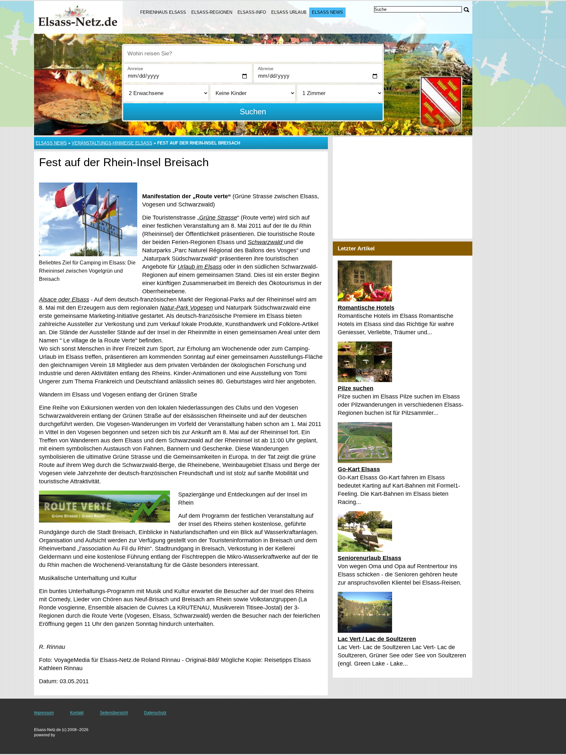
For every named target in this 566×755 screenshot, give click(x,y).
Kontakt (77, 712)
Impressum (44, 712)
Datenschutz (155, 712)
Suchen (253, 111)
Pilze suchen (355, 388)
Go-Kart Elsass (359, 469)
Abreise (266, 68)
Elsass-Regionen (211, 12)
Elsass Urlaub (289, 12)
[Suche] (466, 9)
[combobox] (252, 54)
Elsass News (327, 12)
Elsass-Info (251, 12)
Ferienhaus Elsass (163, 12)
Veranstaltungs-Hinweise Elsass (112, 143)
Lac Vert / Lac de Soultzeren (377, 639)
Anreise (135, 68)
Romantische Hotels (366, 307)
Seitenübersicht (114, 712)
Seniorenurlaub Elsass (369, 558)
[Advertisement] (402, 188)
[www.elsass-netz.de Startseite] (79, 17)
